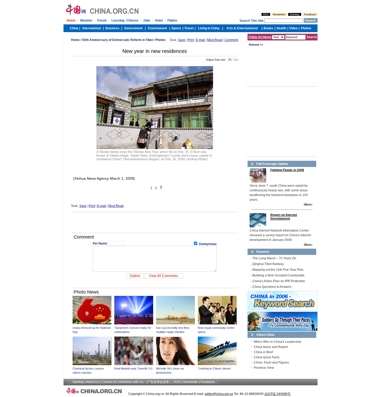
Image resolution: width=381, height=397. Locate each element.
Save (181, 40)
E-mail (200, 40)
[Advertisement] (154, 222)
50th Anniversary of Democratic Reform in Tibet (117, 40)
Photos (160, 40)
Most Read (214, 40)
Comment (231, 40)
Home (75, 40)
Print (190, 40)
